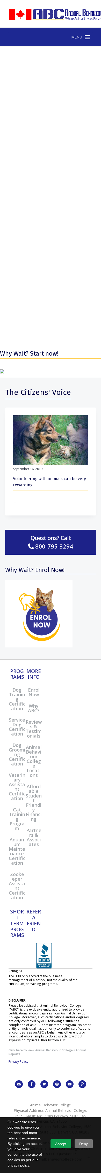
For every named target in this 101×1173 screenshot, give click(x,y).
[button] (76, 37)
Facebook (31, 1084)
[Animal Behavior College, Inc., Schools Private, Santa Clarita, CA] (44, 967)
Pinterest (82, 1084)
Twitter (44, 1084)
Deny (83, 1144)
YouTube (70, 1084)
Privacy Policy (18, 1061)
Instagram (57, 1084)
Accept (60, 1144)
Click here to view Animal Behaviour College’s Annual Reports (47, 1052)
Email (19, 1084)
